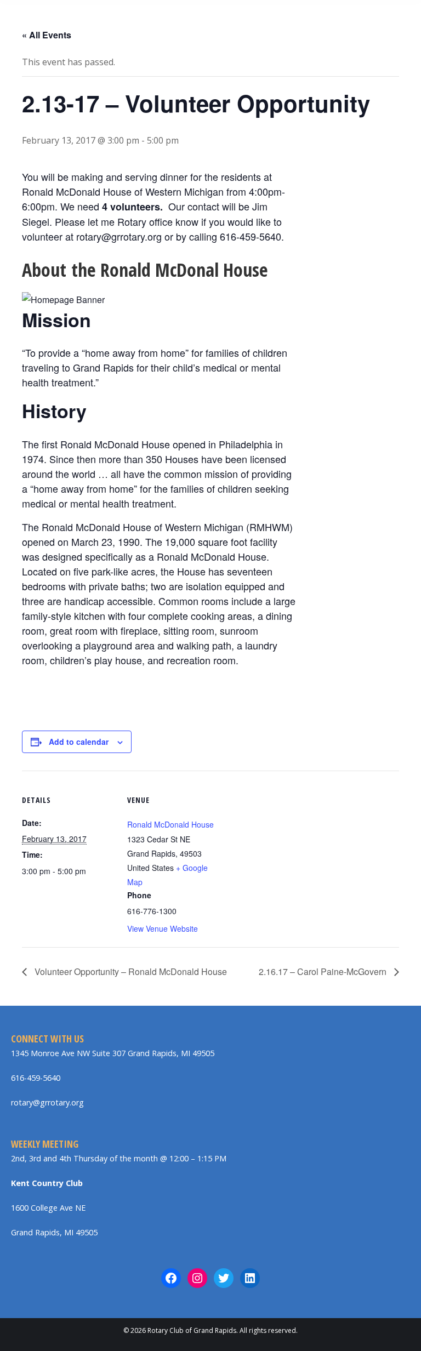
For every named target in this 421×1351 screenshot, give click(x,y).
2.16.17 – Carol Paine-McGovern (324, 971)
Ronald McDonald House (170, 824)
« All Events (46, 34)
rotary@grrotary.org (47, 1102)
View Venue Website (162, 928)
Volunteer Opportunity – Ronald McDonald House (129, 971)
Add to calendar (79, 741)
